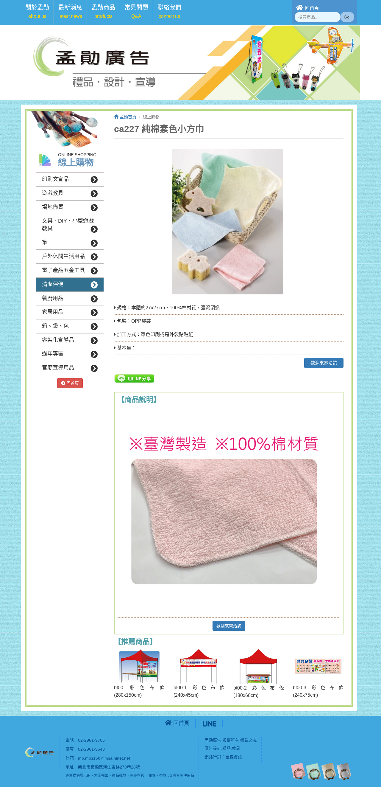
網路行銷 (212, 757)
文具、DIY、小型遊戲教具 (68, 225)
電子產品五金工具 (63, 270)
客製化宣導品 (58, 340)
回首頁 (312, 8)
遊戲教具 (52, 193)
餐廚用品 (52, 298)
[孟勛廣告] (40, 751)
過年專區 (52, 354)
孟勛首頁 (128, 116)
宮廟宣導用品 (58, 368)
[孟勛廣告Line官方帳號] (209, 723)
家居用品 (52, 312)
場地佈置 (52, 207)
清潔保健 (52, 284)
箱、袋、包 (55, 326)
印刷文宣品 (55, 179)
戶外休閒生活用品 (63, 256)
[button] (37, 12)
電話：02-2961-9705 (85, 740)
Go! (347, 17)
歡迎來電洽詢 (323, 362)
